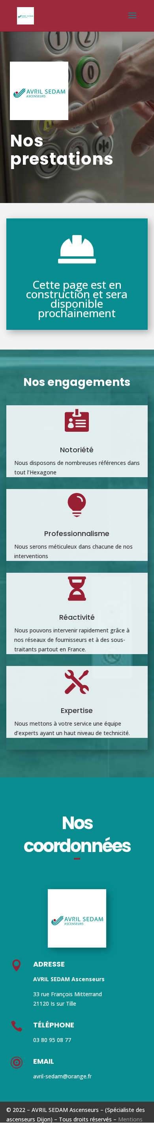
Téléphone (53, 1025)
